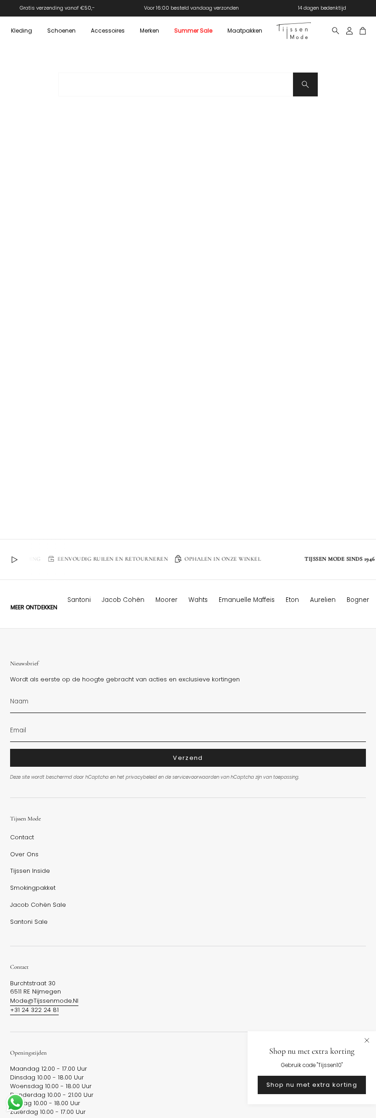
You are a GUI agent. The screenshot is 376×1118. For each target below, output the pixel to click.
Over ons (24, 854)
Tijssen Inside (30, 871)
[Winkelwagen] (363, 31)
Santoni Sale (29, 922)
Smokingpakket (32, 888)
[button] (21, 30)
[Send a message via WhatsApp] (15, 1102)
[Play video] (14, 559)
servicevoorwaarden (195, 777)
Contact (22, 837)
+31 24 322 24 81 (34, 1010)
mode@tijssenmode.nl (44, 1000)
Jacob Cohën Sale (38, 905)
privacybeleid (141, 777)
